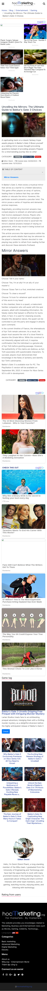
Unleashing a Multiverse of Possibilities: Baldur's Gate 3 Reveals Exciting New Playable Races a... (12, 788)
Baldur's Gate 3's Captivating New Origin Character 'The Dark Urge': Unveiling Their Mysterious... (35, 818)
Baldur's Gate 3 (28, 157)
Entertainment (22, 10)
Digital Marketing (9, 947)
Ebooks (5, 949)
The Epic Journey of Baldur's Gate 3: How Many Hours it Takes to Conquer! (12, 817)
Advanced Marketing (11, 944)
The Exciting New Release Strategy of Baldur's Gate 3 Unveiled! (34, 757)
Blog (11, 10)
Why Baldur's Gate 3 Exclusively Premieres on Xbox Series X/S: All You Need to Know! (12, 758)
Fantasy (38, 157)
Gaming (33, 10)
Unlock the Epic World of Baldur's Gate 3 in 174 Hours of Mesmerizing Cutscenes (34, 787)
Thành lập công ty (9, 964)
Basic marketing (9, 941)
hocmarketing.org (24, 986)
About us (5, 959)
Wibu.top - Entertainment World (15, 962)
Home (4, 10)
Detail (5, 731)
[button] (42, 172)
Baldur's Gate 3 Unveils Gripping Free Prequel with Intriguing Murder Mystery (23, 712)
